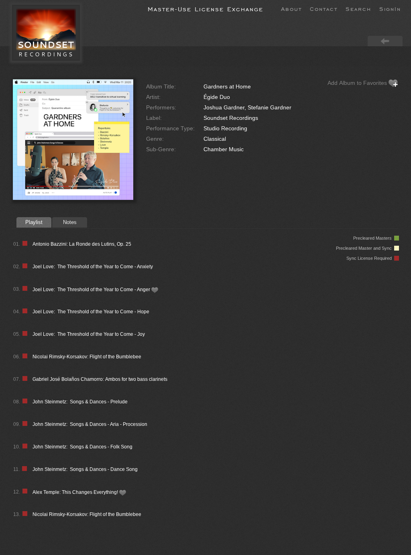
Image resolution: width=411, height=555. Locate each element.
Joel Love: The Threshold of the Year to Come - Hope (91, 311)
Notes (70, 222)
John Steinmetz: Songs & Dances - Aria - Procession (90, 424)
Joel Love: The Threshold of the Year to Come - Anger (92, 289)
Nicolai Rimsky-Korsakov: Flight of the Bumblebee (87, 357)
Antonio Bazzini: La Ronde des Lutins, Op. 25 (82, 244)
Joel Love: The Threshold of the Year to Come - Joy (89, 334)
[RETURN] (385, 40)
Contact (324, 8)
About (291, 8)
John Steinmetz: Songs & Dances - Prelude (80, 402)
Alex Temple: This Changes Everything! (76, 492)
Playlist (34, 222)
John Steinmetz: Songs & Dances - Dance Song (85, 469)
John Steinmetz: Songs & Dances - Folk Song (82, 447)
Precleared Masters (373, 238)
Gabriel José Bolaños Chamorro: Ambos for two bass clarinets (100, 379)
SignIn (390, 8)
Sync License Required (370, 258)
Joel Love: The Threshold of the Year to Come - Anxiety (93, 266)
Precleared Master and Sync (365, 248)
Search (358, 8)
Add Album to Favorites (358, 83)
